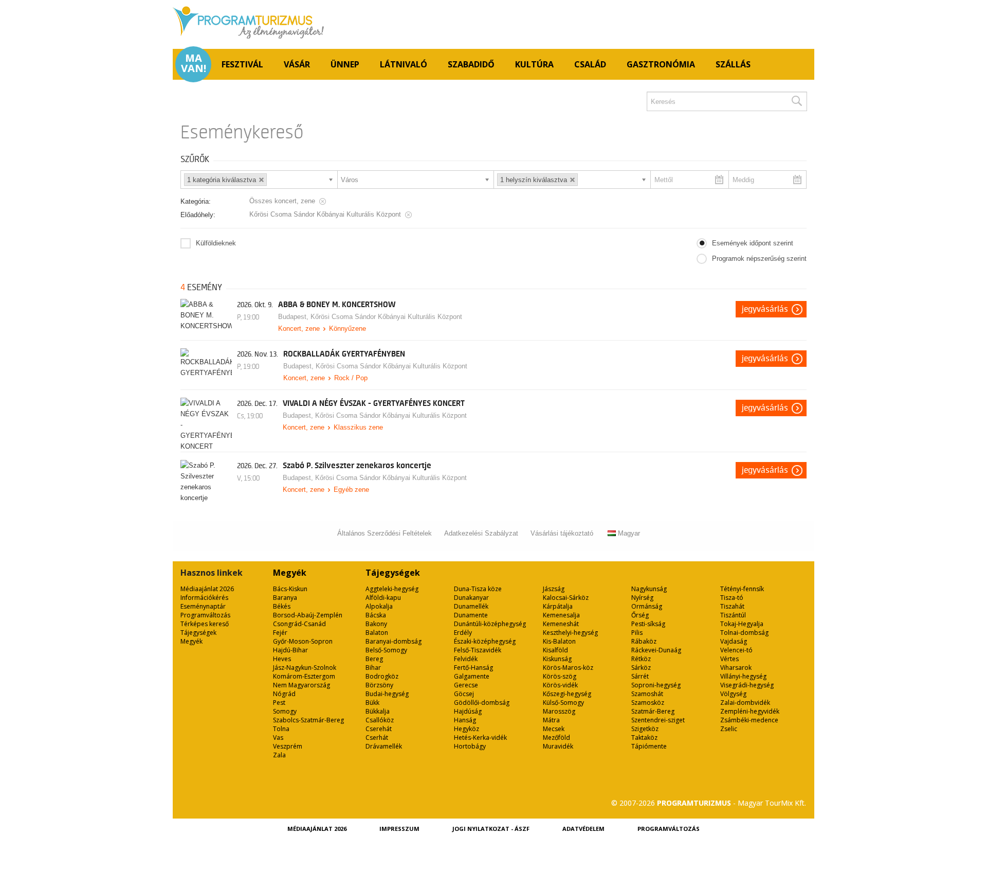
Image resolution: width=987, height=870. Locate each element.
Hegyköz (466, 728)
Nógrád (284, 693)
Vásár (297, 64)
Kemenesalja (561, 615)
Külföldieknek (216, 243)
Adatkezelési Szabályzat (481, 533)
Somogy (285, 711)
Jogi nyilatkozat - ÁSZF (490, 828)
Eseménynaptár (203, 606)
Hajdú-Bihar (290, 650)
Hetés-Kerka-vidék (480, 737)
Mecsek (553, 728)
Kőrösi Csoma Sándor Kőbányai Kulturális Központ (386, 317)
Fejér (280, 632)
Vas (278, 737)
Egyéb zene (351, 489)
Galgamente (471, 676)
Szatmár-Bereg (652, 711)
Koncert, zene (299, 328)
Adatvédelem (583, 828)
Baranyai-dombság (393, 641)
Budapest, (294, 317)
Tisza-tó (731, 597)
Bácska (375, 615)
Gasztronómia (661, 64)
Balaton (376, 632)
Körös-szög (559, 676)
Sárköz (641, 667)
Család (590, 64)
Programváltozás (205, 615)
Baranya (285, 597)
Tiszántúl (733, 615)
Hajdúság (468, 711)
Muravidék (558, 746)
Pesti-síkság (648, 623)
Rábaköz (643, 641)
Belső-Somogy (386, 650)
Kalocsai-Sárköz (566, 597)
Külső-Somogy (563, 702)
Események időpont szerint (752, 243)
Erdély (463, 632)
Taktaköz (644, 737)
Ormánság (646, 606)
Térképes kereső (204, 623)
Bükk (372, 702)
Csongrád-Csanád (299, 623)
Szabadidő (471, 64)
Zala (279, 755)
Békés (281, 606)
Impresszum (399, 828)
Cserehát (378, 728)
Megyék (191, 641)
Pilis (637, 632)
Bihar (373, 667)
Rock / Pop (351, 378)
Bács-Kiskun (290, 588)
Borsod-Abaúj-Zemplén (307, 615)
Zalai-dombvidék (745, 702)
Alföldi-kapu (383, 597)
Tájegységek (198, 632)
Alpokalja (379, 606)
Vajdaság (733, 641)
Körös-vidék (560, 685)
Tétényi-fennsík (742, 588)
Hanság (465, 720)
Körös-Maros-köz (568, 667)
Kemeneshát (561, 623)
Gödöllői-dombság (481, 702)
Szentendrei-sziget (658, 720)
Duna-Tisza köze (478, 588)
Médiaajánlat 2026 (207, 588)
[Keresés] (796, 101)
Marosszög (559, 711)
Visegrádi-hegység (747, 685)
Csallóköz (379, 720)
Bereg (374, 658)
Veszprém (287, 746)
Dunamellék (471, 606)
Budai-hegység (387, 693)
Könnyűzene (347, 328)
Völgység (733, 693)
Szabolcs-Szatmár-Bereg (308, 720)
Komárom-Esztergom (304, 676)
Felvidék (466, 658)
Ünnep (345, 64)
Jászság (553, 588)
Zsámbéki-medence (749, 720)
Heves (282, 658)
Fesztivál (242, 64)
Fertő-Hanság (473, 667)
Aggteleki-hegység (391, 588)
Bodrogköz (381, 676)
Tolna (281, 728)
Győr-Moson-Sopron (303, 641)
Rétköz (641, 658)
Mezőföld (556, 737)
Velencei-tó (736, 650)
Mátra (551, 720)
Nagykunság (649, 588)
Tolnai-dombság (744, 632)
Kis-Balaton (559, 641)
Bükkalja (377, 711)
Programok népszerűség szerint (759, 258)
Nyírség (642, 597)
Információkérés (204, 597)
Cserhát (376, 737)
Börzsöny (379, 685)
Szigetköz (645, 728)
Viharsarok (736, 667)
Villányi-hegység (743, 676)
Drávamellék (383, 746)
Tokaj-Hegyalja (741, 623)
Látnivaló (403, 64)
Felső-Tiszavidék (477, 650)
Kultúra (534, 64)
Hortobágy (470, 746)
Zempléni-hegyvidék (749, 711)
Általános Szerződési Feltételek (384, 533)
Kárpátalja (558, 606)
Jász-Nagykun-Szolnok (304, 667)
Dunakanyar (471, 597)
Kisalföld (555, 650)
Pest (279, 702)
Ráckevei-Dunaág (656, 650)
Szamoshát (647, 693)
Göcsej (464, 693)
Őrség (640, 615)
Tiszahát (732, 606)
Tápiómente (649, 746)
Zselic (728, 728)
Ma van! (193, 63)
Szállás (733, 64)
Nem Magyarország (301, 685)
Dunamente (471, 615)
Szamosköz (647, 702)
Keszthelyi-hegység (570, 632)
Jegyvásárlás (765, 309)
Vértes (729, 658)
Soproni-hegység (656, 685)
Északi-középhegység (485, 641)
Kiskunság (557, 658)
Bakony (376, 623)
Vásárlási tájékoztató (562, 533)
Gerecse (466, 685)
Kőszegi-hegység (567, 693)
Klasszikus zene (358, 427)
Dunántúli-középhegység (490, 623)
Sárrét (640, 676)
